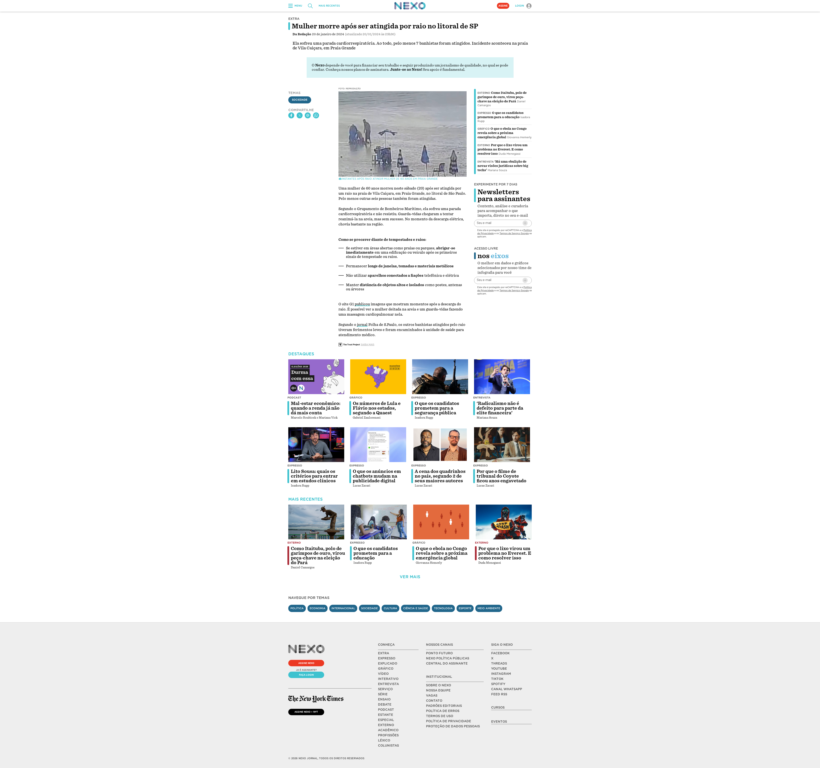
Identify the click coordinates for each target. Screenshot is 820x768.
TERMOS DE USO (439, 716)
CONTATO (434, 700)
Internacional (343, 608)
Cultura (390, 608)
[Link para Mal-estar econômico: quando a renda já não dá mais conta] (316, 376)
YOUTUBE (499, 668)
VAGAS (431, 695)
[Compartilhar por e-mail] (308, 115)
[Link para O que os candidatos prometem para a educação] (379, 522)
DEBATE (384, 704)
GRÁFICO (385, 668)
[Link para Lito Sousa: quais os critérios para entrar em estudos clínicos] (316, 444)
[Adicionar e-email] (525, 223)
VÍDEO (383, 673)
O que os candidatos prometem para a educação (375, 553)
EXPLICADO (387, 663)
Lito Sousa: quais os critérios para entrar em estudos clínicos (314, 476)
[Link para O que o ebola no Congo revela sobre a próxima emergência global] (441, 522)
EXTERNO (386, 725)
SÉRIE (383, 694)
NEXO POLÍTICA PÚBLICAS (447, 658)
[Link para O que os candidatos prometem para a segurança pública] (440, 376)
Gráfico (483, 128)
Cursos (498, 707)
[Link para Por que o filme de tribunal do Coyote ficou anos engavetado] (502, 444)
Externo (483, 92)
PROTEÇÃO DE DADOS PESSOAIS (453, 726)
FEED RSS (499, 694)
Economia (317, 608)
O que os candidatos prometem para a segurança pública (437, 408)
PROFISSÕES (388, 735)
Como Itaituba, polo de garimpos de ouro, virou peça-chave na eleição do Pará (502, 97)
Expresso (484, 113)
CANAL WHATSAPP (506, 689)
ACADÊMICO (388, 730)
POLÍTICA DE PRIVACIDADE (448, 721)
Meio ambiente (488, 608)
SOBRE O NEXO (438, 685)
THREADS (499, 663)
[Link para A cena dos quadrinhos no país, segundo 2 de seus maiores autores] (440, 444)
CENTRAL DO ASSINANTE (447, 663)
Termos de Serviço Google (514, 233)
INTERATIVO (388, 679)
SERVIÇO (385, 689)
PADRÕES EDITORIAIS (444, 706)
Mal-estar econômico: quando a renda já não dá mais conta (315, 408)
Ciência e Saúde (415, 608)
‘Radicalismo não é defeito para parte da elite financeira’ (500, 408)
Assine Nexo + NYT (306, 712)
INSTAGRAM (501, 673)
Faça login (306, 675)
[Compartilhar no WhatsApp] (316, 115)
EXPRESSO (386, 658)
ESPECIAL (386, 720)
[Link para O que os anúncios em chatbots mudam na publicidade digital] (378, 444)
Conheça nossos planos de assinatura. (357, 70)
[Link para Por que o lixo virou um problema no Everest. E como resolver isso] (504, 522)
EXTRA (383, 653)
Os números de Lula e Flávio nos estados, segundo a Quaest (377, 408)
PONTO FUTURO (439, 653)
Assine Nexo (306, 663)
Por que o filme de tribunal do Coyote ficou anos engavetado (501, 476)
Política (297, 608)
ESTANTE (385, 715)
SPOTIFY (498, 684)
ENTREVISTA (388, 684)
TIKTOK (497, 679)
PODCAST (386, 709)
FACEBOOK (500, 653)
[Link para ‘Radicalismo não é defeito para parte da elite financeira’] (502, 376)
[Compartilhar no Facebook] (291, 115)
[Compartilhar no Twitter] (300, 115)
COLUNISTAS (388, 745)
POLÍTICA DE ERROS (442, 711)
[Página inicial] (410, 5)
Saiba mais (367, 344)
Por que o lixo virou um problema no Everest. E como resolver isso (502, 149)
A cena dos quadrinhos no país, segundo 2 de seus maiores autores (440, 476)
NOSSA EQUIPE (438, 690)
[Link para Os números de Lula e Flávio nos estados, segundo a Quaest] (378, 376)
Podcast (294, 397)
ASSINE (503, 5)
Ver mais (410, 577)
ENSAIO (384, 699)
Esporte (465, 608)
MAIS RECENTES (329, 5)
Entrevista (485, 161)
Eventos (499, 721)
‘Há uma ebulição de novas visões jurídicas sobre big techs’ (502, 166)
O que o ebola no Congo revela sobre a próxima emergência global (502, 133)
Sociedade (300, 99)
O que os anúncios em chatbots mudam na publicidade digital (377, 476)
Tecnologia (443, 608)
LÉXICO (384, 740)
